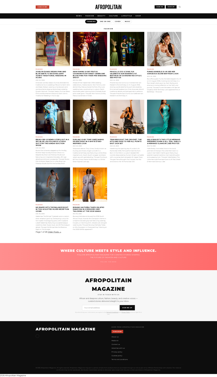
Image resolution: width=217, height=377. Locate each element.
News (79, 16)
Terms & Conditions (112, 312)
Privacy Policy (126, 312)
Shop (138, 16)
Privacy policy (117, 352)
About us (115, 337)
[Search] (179, 7)
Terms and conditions (120, 359)
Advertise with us (118, 348)
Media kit (115, 340)
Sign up (37, 336)
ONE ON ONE (105, 21)
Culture (113, 16)
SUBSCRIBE (42, 7)
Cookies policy (117, 356)
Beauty (101, 16)
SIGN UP (171, 7)
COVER (118, 21)
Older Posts (54, 232)
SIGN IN (159, 7)
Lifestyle (126, 16)
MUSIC (127, 21)
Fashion (89, 16)
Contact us (116, 344)
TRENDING (91, 21)
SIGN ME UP (127, 308)
